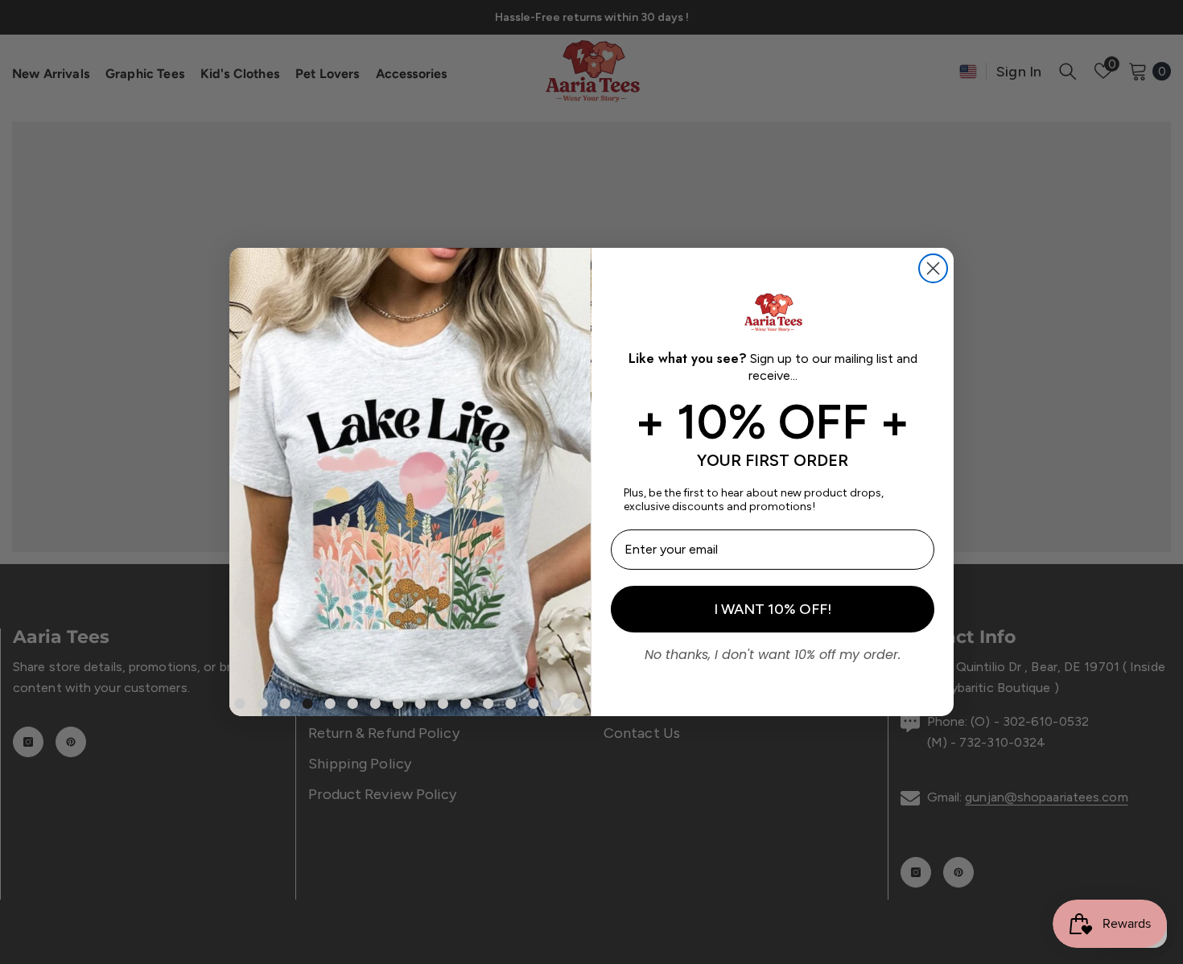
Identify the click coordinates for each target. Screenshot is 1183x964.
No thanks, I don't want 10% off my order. (773, 653)
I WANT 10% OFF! (773, 609)
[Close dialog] (933, 268)
